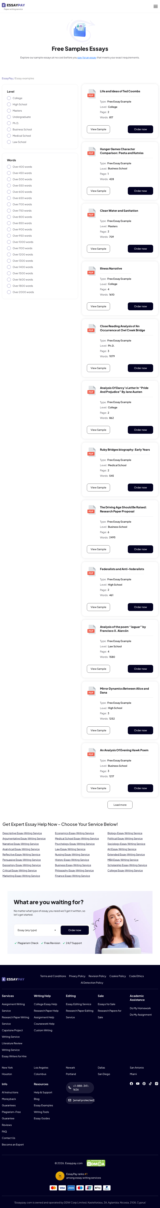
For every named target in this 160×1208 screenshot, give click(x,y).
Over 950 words (22, 235)
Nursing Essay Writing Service (72, 854)
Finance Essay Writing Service (72, 875)
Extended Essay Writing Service (126, 854)
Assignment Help (44, 1017)
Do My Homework (140, 1008)
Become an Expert (13, 1144)
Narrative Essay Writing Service (20, 843)
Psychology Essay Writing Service (75, 843)
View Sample (98, 129)
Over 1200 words (23, 254)
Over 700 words (22, 204)
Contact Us (8, 1138)
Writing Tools (41, 1111)
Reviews (7, 1125)
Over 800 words (22, 216)
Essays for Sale (106, 1004)
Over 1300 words (23, 260)
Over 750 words (22, 210)
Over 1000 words (23, 242)
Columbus (40, 1074)
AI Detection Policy (92, 982)
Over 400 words (22, 166)
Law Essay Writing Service (70, 849)
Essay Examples (43, 1105)
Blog (37, 1098)
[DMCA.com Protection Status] (96, 1162)
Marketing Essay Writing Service (21, 875)
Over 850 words (22, 223)
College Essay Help (45, 1004)
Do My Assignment (141, 1014)
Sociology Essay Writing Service (126, 843)
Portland (71, 1074)
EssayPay (7, 78)
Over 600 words (22, 191)
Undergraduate (22, 116)
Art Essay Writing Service (122, 849)
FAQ (4, 1131)
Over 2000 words (23, 292)
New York (7, 1067)
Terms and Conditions (53, 976)
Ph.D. (16, 123)
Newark (70, 1067)
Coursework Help (44, 1023)
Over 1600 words (23, 279)
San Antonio (137, 1067)
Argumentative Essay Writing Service (24, 838)
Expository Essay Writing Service (21, 865)
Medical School (22, 135)
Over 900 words (22, 229)
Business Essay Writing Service (73, 865)
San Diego (104, 1074)
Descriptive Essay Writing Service (22, 833)
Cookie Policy (117, 976)
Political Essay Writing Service (125, 838)
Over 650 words (22, 198)
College (17, 98)
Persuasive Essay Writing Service (21, 859)
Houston (7, 1074)
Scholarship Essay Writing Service (127, 865)
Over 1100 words (22, 248)
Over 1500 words (23, 273)
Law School (19, 142)
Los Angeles (41, 1067)
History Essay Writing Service (72, 859)
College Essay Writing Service (125, 870)
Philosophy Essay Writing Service (74, 870)
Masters (17, 110)
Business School (22, 129)
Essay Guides (42, 1118)
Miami (133, 1074)
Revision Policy (97, 976)
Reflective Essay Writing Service (21, 854)
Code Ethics (136, 976)
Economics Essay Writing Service (74, 833)
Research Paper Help (46, 1010)
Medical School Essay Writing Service (77, 838)
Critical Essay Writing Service (19, 870)
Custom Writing (43, 1030)
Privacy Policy (77, 976)
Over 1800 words (23, 285)
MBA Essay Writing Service (123, 859)
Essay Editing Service (78, 1004)
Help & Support (43, 1092)
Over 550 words (22, 185)
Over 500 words (22, 179)
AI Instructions (10, 1092)
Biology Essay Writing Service (125, 833)
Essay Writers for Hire (14, 1056)
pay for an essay (87, 57)
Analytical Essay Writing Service (21, 849)
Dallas (101, 1067)
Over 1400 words (23, 267)
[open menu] (155, 6)
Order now (140, 129)
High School (20, 104)
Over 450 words (22, 173)
